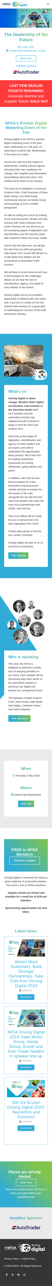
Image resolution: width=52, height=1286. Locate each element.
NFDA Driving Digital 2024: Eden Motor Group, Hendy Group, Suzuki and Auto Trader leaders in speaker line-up (26, 1044)
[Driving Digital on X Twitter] (12, 1274)
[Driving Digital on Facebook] (6, 1274)
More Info (26, 803)
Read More (26, 997)
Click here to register (24, 860)
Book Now (26, 58)
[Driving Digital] (14, 4)
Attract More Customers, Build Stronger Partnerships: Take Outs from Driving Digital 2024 (26, 973)
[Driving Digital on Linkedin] (18, 1274)
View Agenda (18, 555)
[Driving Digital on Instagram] (24, 1275)
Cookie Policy (28, 1258)
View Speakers (19, 718)
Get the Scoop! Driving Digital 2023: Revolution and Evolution (26, 1109)
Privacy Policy (11, 1258)
